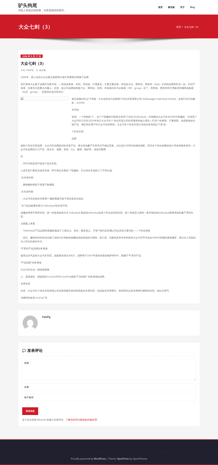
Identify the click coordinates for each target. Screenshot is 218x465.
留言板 (171, 7)
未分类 (42, 70)
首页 (160, 7)
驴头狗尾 (27, 5)
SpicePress (123, 458)
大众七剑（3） (192, 26)
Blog (192, 7)
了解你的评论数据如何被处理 (81, 419)
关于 (182, 7)
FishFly (30, 70)
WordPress (100, 458)
